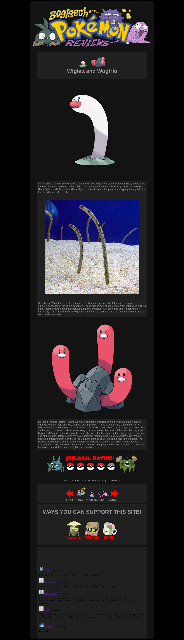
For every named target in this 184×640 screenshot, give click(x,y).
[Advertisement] (87, 557)
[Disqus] (92, 599)
